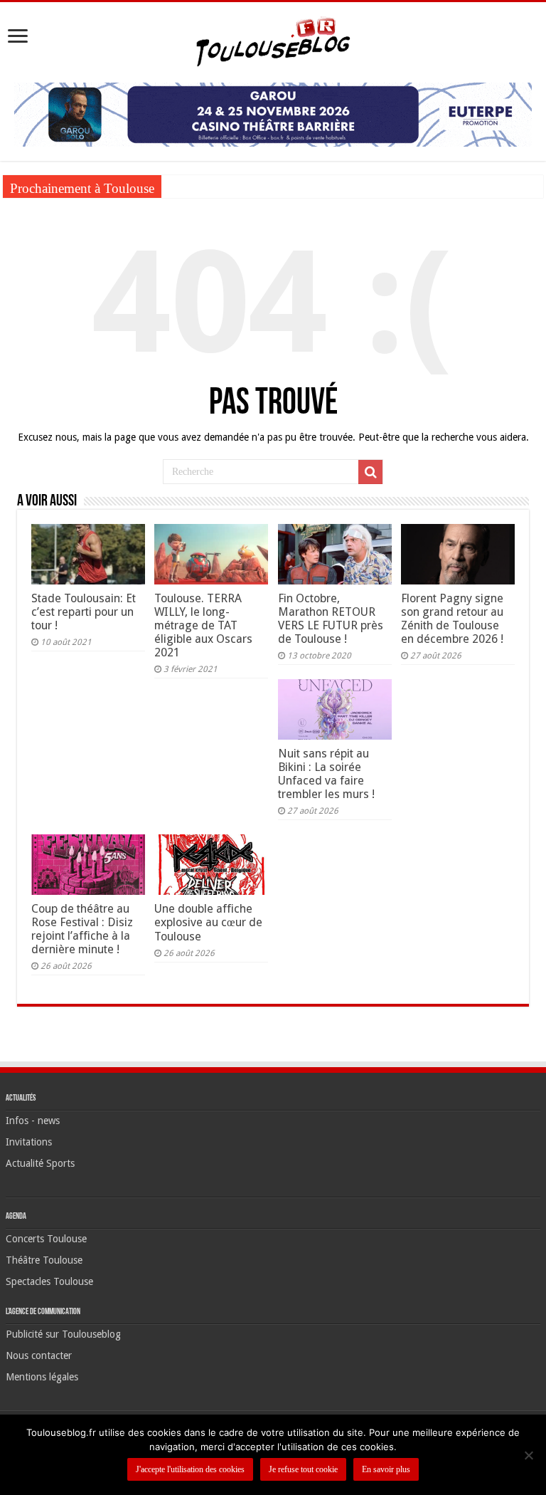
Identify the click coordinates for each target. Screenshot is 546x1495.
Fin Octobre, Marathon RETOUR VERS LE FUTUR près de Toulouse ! (330, 619)
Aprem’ (182, 186)
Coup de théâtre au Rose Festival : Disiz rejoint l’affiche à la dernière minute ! (82, 929)
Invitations (29, 1142)
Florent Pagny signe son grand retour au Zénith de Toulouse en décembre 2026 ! (452, 619)
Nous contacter (39, 1355)
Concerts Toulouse (46, 1238)
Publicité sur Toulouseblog (63, 1334)
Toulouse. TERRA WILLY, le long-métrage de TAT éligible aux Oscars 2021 (203, 625)
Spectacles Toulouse (49, 1281)
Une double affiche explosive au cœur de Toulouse (208, 922)
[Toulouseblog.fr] (273, 40)
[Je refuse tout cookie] (528, 1455)
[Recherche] (370, 472)
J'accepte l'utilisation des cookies (190, 1469)
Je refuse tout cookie (303, 1469)
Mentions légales (42, 1377)
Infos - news (33, 1120)
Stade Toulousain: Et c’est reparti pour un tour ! (83, 612)
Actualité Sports (40, 1163)
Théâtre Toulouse (44, 1260)
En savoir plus (386, 1469)
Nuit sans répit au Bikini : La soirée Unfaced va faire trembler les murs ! (326, 774)
